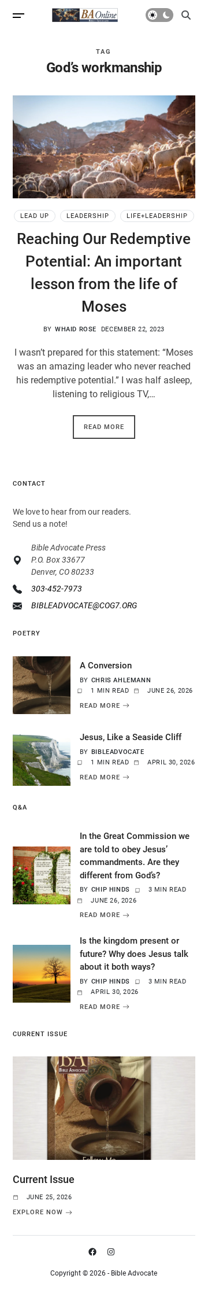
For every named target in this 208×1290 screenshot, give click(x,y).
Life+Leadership (157, 216)
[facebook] (95, 1251)
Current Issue (44, 1179)
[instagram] (113, 1251)
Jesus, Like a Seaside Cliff (130, 737)
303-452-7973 (56, 588)
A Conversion (106, 665)
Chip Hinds (110, 889)
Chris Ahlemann (121, 680)
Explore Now (38, 1212)
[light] (159, 15)
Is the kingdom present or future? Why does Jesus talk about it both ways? (134, 954)
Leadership (87, 216)
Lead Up (34, 216)
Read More (104, 427)
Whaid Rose (75, 329)
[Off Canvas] (18, 15)
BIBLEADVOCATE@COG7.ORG (84, 605)
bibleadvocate (117, 752)
